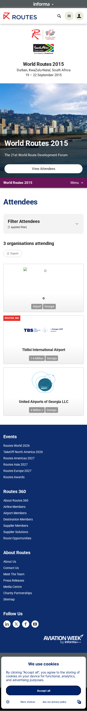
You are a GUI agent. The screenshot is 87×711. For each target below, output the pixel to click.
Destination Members (18, 519)
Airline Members (14, 507)
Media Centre (12, 587)
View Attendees (43, 169)
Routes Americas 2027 (19, 458)
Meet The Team (13, 574)
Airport (37, 306)
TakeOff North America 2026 (23, 452)
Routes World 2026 (16, 445)
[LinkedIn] (6, 624)
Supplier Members (15, 525)
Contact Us (11, 568)
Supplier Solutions (15, 532)
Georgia (49, 306)
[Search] (59, 15)
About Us (9, 561)
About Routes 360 (15, 500)
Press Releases (13, 580)
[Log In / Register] (79, 15)
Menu (75, 183)
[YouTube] (35, 624)
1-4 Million (36, 358)
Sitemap (9, 599)
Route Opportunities (17, 538)
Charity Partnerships (17, 593)
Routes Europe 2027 (17, 471)
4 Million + (37, 410)
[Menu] (69, 15)
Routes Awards (14, 477)
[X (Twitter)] (16, 624)
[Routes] (20, 16)
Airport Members (15, 513)
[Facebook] (25, 624)
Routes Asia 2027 (15, 464)
